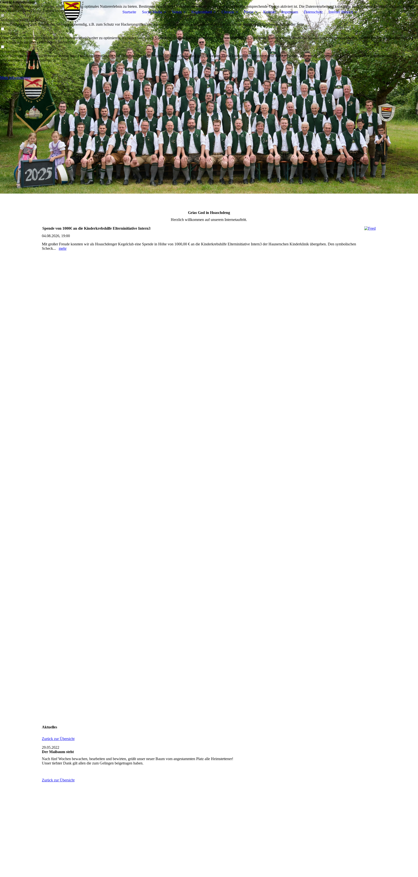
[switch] (2, 29)
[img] (72, 12)
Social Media (152, 12)
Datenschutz (313, 12)
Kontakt (269, 12)
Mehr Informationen (15, 78)
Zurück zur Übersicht (58, 739)
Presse (249, 12)
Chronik (228, 12)
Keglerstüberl (201, 12)
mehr (63, 248)
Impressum (289, 12)
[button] (209, 64)
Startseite (129, 12)
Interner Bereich (340, 12)
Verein (177, 12)
